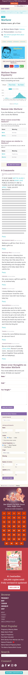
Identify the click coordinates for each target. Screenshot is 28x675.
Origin (4, 450)
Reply (4, 236)
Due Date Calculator (7, 637)
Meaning (4, 456)
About (3, 612)
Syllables (6, 470)
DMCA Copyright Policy (8, 622)
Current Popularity (8, 443)
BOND (16, 180)
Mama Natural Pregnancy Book (11, 645)
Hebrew (22, 29)
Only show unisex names (9, 440)
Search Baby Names (8, 478)
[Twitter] (8, 666)
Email (2, 383)
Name (3, 376)
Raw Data (12, 85)
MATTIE (15, 178)
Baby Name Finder (7, 632)
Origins (21, 12)
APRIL (4, 187)
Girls (15, 438)
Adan (9, 348)
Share (5, 41)
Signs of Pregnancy (7, 634)
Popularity (10, 41)
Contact (3, 615)
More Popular (12, 445)
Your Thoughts (6, 390)
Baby (2, 601)
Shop (3, 609)
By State (21, 85)
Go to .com (20, 6)
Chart (4, 85)
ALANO (21, 178)
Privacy (3, 617)
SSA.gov (16, 104)
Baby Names (5, 9)
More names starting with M (13, 672)
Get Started (3, 11)
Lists (17, 12)
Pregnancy (5, 598)
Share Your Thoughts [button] (14, 164)
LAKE (21, 180)
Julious (4, 348)
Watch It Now (14, 3)
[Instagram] (12, 666)
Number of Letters (7, 462)
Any (5, 438)
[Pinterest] (15, 666)
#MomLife (4, 606)
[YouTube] (3, 666)
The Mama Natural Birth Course (11, 647)
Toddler (4, 603)
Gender (4, 435)
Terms (3, 619)
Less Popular (7, 447)
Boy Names (11, 485)
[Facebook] (5, 666)
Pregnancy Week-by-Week (9, 629)
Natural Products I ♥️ (7, 642)
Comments (23, 41)
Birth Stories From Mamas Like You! (12, 640)
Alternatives (16, 41)
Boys (10, 438)
